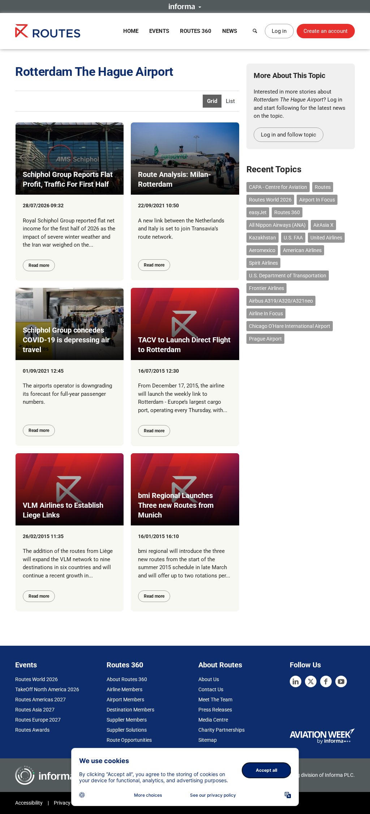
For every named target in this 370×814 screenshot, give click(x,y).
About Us (208, 679)
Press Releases (215, 710)
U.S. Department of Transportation (287, 275)
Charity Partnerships (221, 730)
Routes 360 (195, 31)
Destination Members (130, 710)
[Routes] (47, 31)
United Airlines (326, 238)
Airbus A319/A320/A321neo (281, 301)
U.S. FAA (293, 238)
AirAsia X (323, 225)
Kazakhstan (262, 238)
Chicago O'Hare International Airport (289, 326)
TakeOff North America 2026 (47, 689)
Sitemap (207, 740)
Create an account (326, 31)
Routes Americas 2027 (40, 699)
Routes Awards (32, 730)
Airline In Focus (266, 313)
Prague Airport (265, 339)
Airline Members (124, 689)
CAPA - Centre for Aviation (278, 187)
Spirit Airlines (263, 263)
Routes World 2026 (270, 200)
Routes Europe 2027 (38, 720)
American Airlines (302, 250)
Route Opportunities (129, 740)
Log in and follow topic (288, 134)
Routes (323, 187)
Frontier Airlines (266, 288)
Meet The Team (215, 699)
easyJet (258, 212)
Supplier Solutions (127, 730)
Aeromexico (262, 250)
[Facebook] (326, 681)
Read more (39, 265)
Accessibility (29, 803)
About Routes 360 (127, 679)
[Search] (255, 31)
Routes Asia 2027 (35, 710)
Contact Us (210, 689)
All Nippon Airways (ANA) (277, 225)
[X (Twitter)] (311, 681)
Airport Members (125, 699)
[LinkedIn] (295, 681)
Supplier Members (127, 720)
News (229, 31)
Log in (279, 31)
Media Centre (213, 720)
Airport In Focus (317, 200)
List (230, 101)
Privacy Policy (69, 803)
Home (130, 31)
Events (159, 31)
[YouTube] (341, 681)
